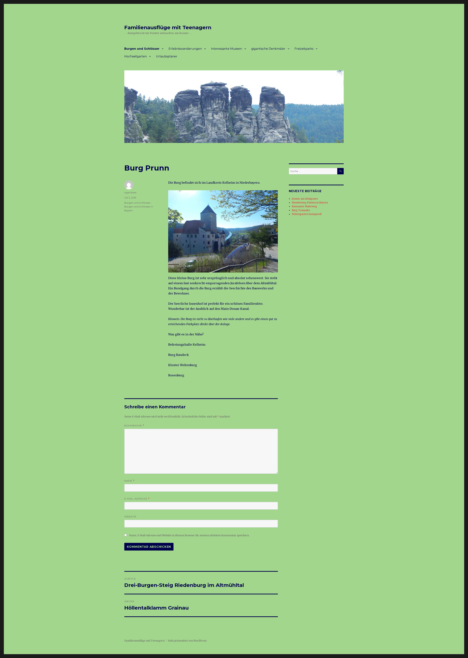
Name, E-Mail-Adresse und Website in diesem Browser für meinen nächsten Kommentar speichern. (189, 535)
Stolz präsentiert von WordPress (187, 640)
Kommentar (134, 425)
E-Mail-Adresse (137, 498)
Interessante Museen (226, 48)
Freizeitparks (304, 48)
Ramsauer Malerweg (304, 206)
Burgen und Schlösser (141, 48)
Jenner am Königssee (305, 198)
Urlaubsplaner (166, 56)
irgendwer (130, 192)
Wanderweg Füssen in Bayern (310, 202)
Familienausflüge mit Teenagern (167, 27)
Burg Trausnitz (301, 210)
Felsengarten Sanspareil (307, 214)
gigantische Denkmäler (268, 48)
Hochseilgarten (135, 56)
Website (130, 516)
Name (129, 480)
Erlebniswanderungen (185, 48)
